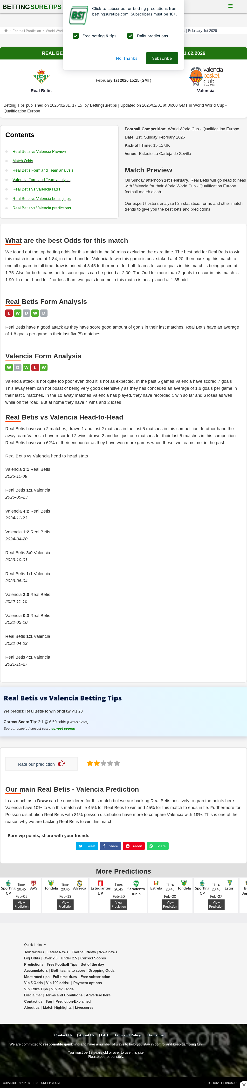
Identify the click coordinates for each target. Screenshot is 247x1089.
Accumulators (36, 970)
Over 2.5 (50, 958)
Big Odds (32, 958)
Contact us (33, 1001)
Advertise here (98, 995)
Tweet (90, 846)
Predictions (33, 964)
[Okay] (103, 763)
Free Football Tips (62, 964)
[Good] (109, 763)
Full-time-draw (65, 977)
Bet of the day (92, 964)
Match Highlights (57, 1007)
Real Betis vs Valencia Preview (39, 151)
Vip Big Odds (62, 989)
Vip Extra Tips (36, 989)
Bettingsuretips (103, 105)
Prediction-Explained (73, 1001)
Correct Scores (93, 958)
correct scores (63, 728)
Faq (49, 1001)
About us (32, 1007)
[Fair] (96, 763)
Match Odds (23, 161)
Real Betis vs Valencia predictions (42, 208)
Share (113, 846)
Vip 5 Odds (33, 983)
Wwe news (108, 952)
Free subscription (95, 977)
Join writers (34, 952)
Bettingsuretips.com (44, 1083)
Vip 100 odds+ (58, 983)
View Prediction (21, 904)
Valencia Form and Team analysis (41, 180)
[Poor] (89, 763)
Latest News (58, 952)
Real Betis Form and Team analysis (43, 170)
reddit (137, 846)
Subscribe (162, 58)
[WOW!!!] (116, 763)
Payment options (87, 983)
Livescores (84, 1007)
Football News (84, 952)
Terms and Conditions (63, 995)
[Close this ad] (243, 1084)
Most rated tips (36, 977)
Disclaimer (33, 995)
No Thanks (126, 58)
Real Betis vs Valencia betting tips (42, 199)
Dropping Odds (102, 970)
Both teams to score (68, 970)
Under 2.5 (69, 958)
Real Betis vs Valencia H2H (36, 189)
